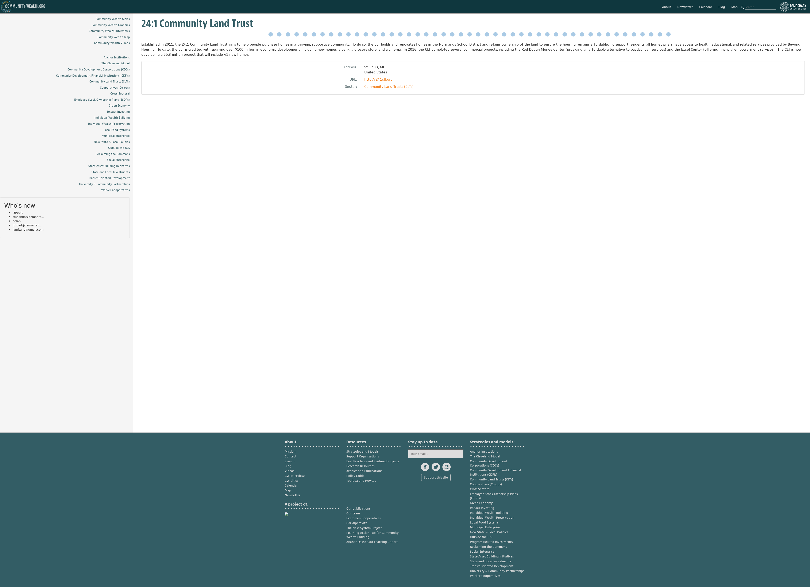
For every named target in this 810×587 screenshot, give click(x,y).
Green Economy (481, 503)
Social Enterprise (482, 551)
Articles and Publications (364, 471)
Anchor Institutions (484, 451)
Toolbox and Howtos (361, 481)
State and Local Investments (490, 561)
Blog (721, 7)
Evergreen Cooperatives (363, 518)
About (666, 7)
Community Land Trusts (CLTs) (388, 86)
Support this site (436, 477)
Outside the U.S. (481, 537)
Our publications (358, 508)
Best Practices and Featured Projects (372, 461)
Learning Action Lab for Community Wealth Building (372, 535)
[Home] (23, 6)
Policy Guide (355, 476)
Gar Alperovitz (356, 523)
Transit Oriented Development (491, 566)
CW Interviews (295, 476)
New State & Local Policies (489, 532)
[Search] (742, 7)
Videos (289, 471)
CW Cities (291, 481)
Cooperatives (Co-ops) (486, 484)
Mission (290, 451)
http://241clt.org (378, 79)
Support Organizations (362, 456)
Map (734, 7)
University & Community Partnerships (497, 571)
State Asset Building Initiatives (492, 556)
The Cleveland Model (485, 456)
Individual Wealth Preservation (492, 517)
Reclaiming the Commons (488, 547)
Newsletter (685, 7)
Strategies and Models (362, 451)
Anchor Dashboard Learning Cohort (372, 542)
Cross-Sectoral (480, 489)
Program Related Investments (491, 542)
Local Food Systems (484, 522)
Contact (290, 456)
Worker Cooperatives (485, 576)
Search (289, 461)
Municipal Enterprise (485, 527)
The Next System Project (364, 528)
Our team (353, 513)
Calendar (705, 7)
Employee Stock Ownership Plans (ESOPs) (494, 496)
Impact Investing (482, 508)
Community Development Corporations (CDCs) (488, 463)
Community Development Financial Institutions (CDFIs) (495, 472)
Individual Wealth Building (489, 513)
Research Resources (360, 466)
